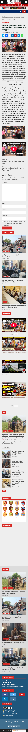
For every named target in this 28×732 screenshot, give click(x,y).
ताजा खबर (3, 22)
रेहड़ (8, 431)
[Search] (20, 11)
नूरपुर (8, 251)
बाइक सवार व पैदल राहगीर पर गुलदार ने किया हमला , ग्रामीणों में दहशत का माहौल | (14, 424)
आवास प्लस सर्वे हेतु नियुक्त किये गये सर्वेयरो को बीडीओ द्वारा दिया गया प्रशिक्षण (14, 269)
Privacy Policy (6, 721)
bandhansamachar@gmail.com (15, 686)
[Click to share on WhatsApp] (22, 35)
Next (16, 334)
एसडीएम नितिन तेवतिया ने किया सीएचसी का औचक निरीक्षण (6, 463)
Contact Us (15, 721)
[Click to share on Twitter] (3, 35)
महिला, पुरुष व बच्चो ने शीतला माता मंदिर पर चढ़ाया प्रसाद (13, 161)
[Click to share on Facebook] (6, 35)
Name (4, 203)
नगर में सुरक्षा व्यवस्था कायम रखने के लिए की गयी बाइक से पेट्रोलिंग (14, 244)
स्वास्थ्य (12, 431)
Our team (13, 723)
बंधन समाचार (6, 32)
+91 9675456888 (11, 684)
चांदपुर (4, 638)
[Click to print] (9, 35)
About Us (21, 721)
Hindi (16, 730)
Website (4, 215)
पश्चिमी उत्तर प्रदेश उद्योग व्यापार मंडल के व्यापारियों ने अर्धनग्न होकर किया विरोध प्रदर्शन (14, 295)
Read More (6, 447)
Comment (5, 182)
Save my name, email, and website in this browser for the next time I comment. (14, 223)
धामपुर (7, 22)
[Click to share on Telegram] (19, 35)
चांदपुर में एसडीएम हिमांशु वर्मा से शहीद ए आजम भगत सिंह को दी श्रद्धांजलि (13, 168)
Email (4, 209)
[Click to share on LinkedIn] (12, 35)
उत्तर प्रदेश (5, 431)
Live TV (24, 11)
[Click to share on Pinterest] (15, 35)
